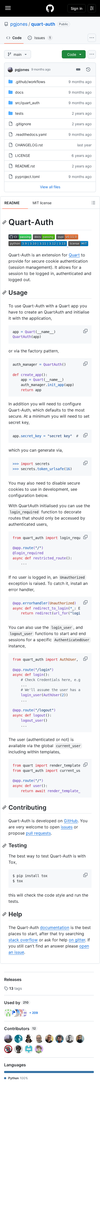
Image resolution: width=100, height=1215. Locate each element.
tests (19, 113)
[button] (85, 331)
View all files (50, 187)
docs (19, 92)
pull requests (38, 833)
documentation (54, 927)
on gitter (77, 939)
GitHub (71, 820)
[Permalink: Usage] (4, 292)
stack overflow (23, 939)
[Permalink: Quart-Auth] (4, 222)
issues (67, 826)
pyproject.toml (27, 176)
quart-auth (43, 24)
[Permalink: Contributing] (4, 807)
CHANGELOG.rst (29, 145)
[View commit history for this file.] (88, 69)
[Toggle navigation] (8, 8)
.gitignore (23, 124)
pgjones (18, 24)
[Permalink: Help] (4, 914)
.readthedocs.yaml (30, 134)
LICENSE (22, 155)
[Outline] (93, 203)
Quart (74, 254)
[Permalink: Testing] (4, 845)
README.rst (25, 166)
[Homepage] (50, 8)
